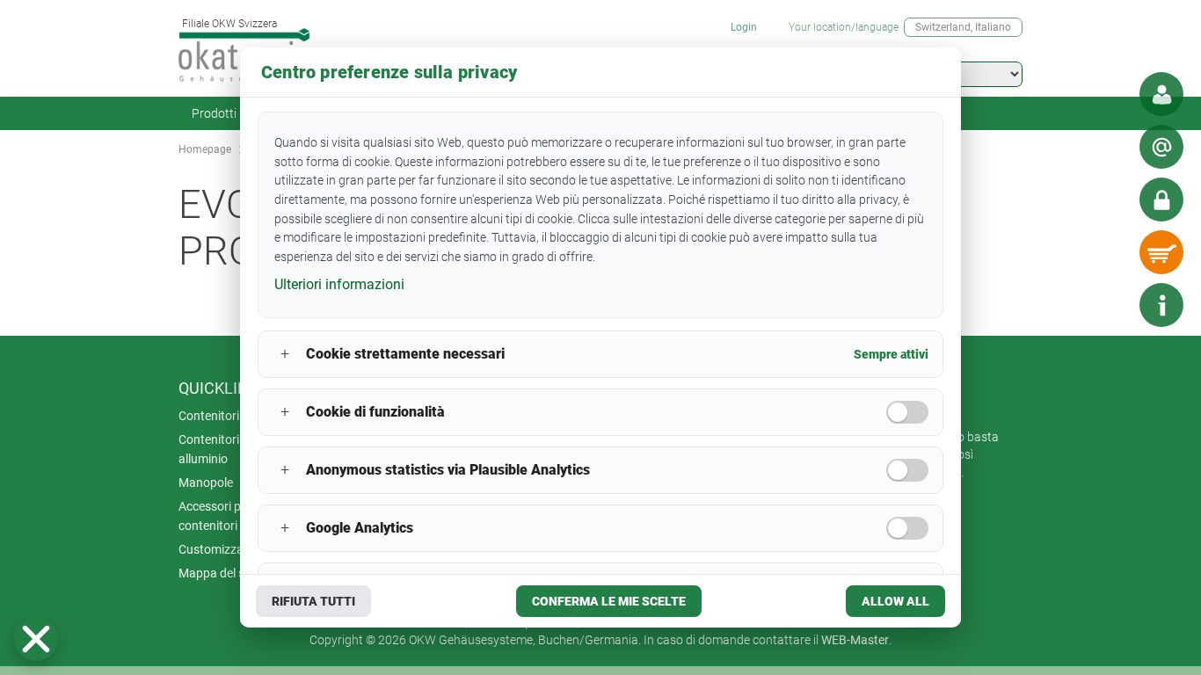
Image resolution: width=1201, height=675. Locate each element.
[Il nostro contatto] (1161, 94)
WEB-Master (855, 640)
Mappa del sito (218, 573)
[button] (36, 639)
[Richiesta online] (1161, 147)
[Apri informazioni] (1161, 305)
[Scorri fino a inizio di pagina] (1109, 305)
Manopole (205, 482)
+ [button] (284, 354)
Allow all (895, 601)
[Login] (1161, 199)
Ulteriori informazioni (339, 284)
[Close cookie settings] (36, 639)
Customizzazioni (223, 549)
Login (744, 27)
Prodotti (214, 113)
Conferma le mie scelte (609, 601)
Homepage (204, 149)
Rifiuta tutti (313, 601)
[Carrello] (1161, 252)
